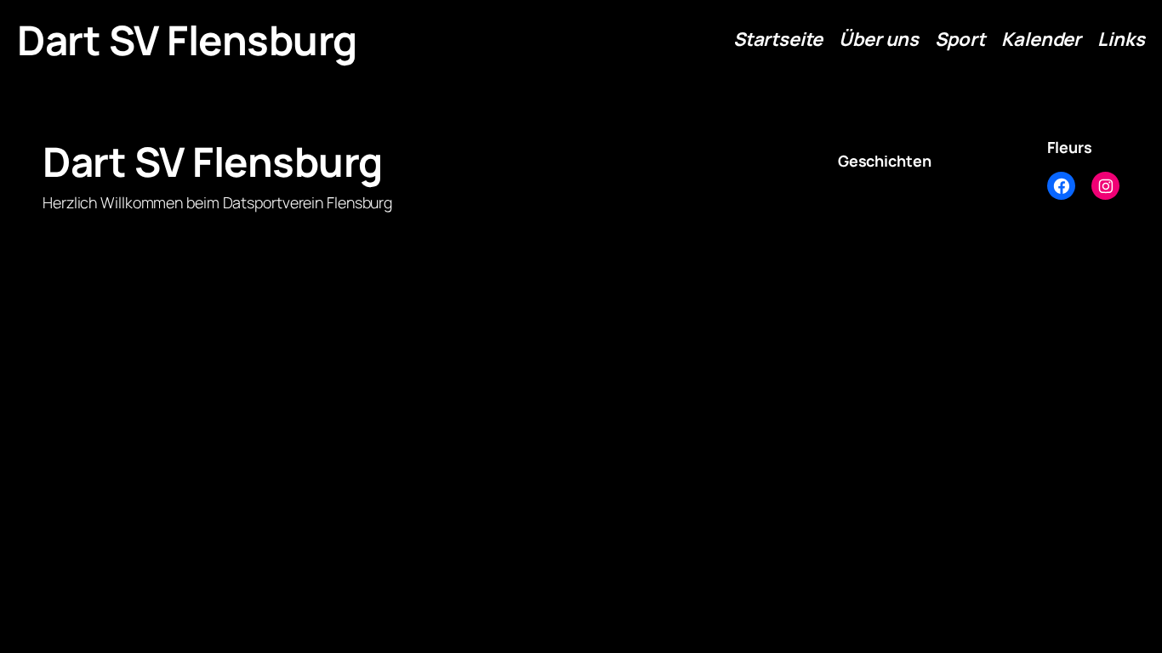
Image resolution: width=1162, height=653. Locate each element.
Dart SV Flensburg (187, 39)
